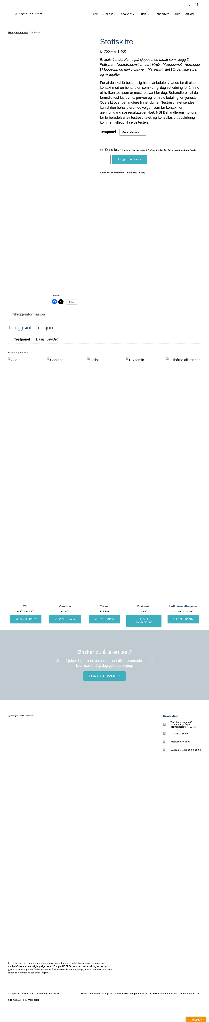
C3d (25, 606)
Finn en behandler (104, 676)
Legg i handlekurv (129, 159)
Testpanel (108, 132)
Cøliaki (104, 606)
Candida (65, 606)
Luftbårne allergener (183, 606)
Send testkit (151, 150)
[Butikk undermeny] (149, 14)
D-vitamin (144, 606)
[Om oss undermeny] (115, 14)
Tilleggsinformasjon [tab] (28, 314)
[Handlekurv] (196, 4)
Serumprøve (21, 32)
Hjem (11, 32)
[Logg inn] (188, 4)
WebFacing (33, 999)
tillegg (141, 172)
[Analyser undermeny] (134, 14)
